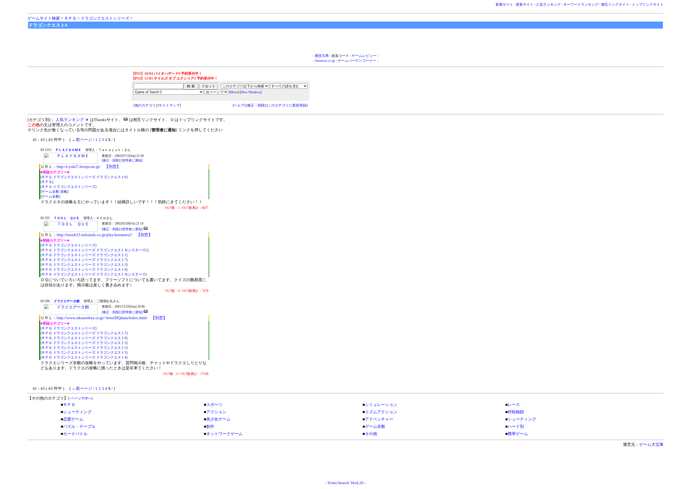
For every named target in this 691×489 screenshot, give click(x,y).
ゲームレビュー (364, 56)
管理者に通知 (131, 160)
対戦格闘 (516, 412)
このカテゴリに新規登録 (287, 105)
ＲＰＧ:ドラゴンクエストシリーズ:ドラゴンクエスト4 (84, 357)
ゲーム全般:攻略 (54, 192)
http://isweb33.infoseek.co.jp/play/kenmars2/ (94, 235)
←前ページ (82, 139)
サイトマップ (169, 105)
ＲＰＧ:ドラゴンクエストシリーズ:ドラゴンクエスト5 (84, 352)
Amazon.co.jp (325, 60)
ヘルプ (239, 105)
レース (514, 404)
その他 (371, 434)
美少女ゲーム (218, 419)
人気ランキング (548, 4)
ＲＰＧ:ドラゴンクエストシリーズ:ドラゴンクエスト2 (84, 348)
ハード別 (516, 426)
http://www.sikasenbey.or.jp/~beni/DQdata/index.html (102, 318)
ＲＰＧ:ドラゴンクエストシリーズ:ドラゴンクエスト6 (84, 177)
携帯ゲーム (518, 434)
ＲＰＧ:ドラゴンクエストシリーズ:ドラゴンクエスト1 (84, 255)
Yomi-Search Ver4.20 (345, 483)
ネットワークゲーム (224, 434)
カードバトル (75, 434)
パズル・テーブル (79, 426)
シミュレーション (381, 404)
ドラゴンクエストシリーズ (105, 18)
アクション (216, 412)
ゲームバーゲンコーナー (357, 60)
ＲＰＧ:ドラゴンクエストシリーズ (68, 187)
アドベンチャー (379, 419)
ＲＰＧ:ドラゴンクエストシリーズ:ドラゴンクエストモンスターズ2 (94, 250)
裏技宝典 (322, 56)
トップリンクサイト (647, 4)
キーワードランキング (580, 4)
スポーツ (214, 404)
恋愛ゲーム (73, 419)
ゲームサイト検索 (44, 18)
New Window (250, 92)
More (234, 92)
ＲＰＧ (70, 18)
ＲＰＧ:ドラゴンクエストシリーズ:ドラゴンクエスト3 (84, 265)
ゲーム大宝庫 (651, 444)
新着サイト (504, 4)
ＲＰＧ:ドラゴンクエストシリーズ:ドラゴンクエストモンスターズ (93, 274)
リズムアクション (381, 412)
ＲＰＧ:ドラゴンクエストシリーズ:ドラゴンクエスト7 (84, 260)
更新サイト (524, 4)
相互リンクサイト (615, 4)
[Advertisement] (345, 41)
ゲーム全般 (50, 196)
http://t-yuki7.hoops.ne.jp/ (78, 166)
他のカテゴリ (145, 105)
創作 (210, 426)
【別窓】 (112, 166)
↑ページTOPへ (80, 398)
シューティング (77, 412)
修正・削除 (256, 105)
